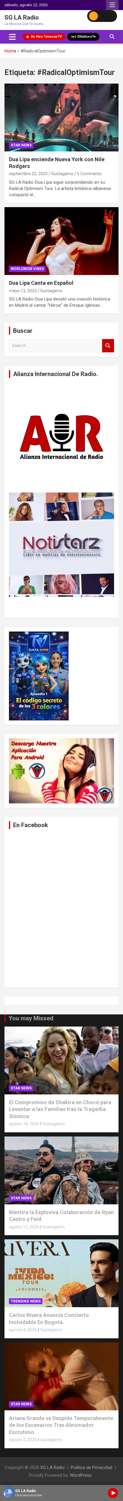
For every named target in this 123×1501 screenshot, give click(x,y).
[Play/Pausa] (112, 1493)
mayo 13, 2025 (23, 290)
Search (108, 345)
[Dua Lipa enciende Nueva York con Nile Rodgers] (61, 117)
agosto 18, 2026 (24, 1123)
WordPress (81, 1475)
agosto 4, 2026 (23, 1329)
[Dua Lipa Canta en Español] (61, 241)
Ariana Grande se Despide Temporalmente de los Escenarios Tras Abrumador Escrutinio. (61, 1425)
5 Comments (89, 173)
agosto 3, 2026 (23, 1439)
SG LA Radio (21, 17)
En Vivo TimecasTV (46, 37)
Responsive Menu (112, 5)
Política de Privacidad (91, 1467)
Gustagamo (62, 173)
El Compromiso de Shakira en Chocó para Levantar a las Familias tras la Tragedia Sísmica (60, 1109)
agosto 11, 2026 (24, 1227)
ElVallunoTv (86, 37)
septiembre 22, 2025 (28, 173)
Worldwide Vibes (27, 269)
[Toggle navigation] (12, 37)
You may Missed (31, 1018)
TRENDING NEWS (26, 1301)
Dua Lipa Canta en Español (41, 283)
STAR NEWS (21, 145)
